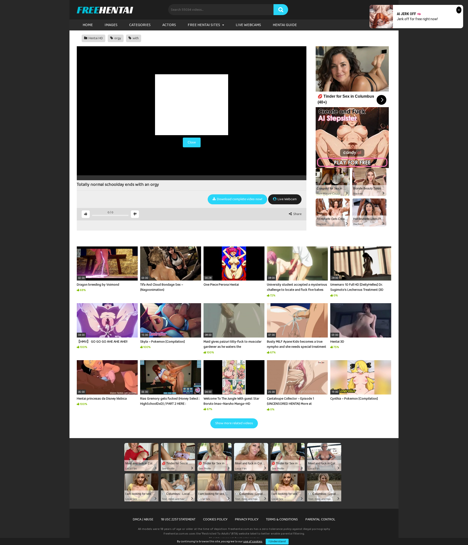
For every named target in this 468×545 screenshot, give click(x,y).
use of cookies (252, 541)
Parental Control (320, 519)
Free (105, 9)
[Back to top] (451, 530)
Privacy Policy (246, 519)
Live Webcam (287, 199)
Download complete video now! (239, 199)
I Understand (277, 541)
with (135, 38)
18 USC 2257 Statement (178, 519)
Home (88, 25)
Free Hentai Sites (204, 25)
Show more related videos (234, 423)
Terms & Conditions (282, 519)
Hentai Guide (285, 25)
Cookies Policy (215, 519)
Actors (169, 25)
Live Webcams (248, 25)
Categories (140, 25)
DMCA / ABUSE (143, 519)
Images (111, 25)
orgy (117, 38)
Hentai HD (95, 38)
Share (297, 214)
